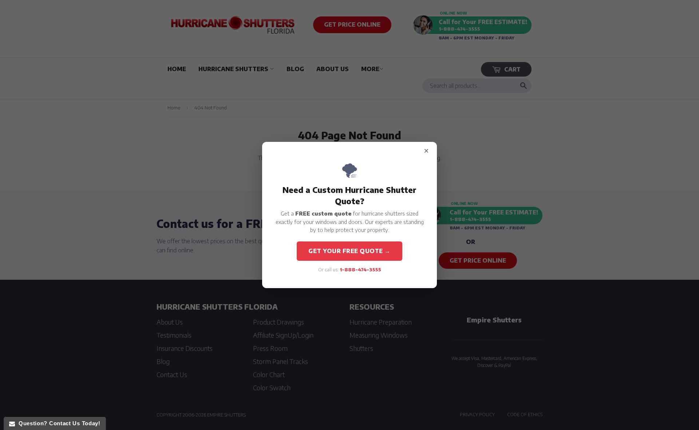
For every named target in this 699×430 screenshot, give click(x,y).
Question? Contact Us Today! (57, 423)
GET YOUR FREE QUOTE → (349, 251)
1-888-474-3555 (360, 269)
